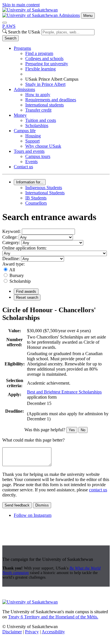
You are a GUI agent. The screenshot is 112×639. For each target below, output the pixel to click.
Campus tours (37, 156)
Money (20, 115)
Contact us (23, 166)
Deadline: (11, 258)
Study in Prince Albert (45, 84)
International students (44, 104)
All (12, 269)
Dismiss (42, 505)
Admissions (69, 15)
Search (10, 38)
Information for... (29, 182)
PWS (9, 26)
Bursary (16, 275)
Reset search (27, 297)
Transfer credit (38, 110)
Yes (72, 430)
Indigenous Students (43, 187)
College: (10, 237)
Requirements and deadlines (50, 99)
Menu (87, 15)
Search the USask (24, 31)
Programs (22, 48)
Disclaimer (12, 631)
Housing (33, 135)
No (83, 430)
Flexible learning (40, 68)
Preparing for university (46, 63)
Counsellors (36, 203)
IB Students (36, 197)
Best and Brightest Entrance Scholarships (64, 391)
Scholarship (20, 281)
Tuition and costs (40, 120)
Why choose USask (43, 146)
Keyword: (11, 231)
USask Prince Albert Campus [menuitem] (51, 79)
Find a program (39, 53)
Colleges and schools (44, 58)
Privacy (32, 631)
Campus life (25, 130)
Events (31, 161)
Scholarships (36, 125)
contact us (98, 489)
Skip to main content (21, 4)
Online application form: (24, 248)
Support (32, 141)
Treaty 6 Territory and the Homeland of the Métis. (53, 616)
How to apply (37, 94)
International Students (45, 192)
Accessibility (53, 631)
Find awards (26, 291)
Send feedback (17, 505)
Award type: (13, 264)
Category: (11, 242)
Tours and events (29, 151)
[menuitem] (62, 66)
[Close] (4, 22)
